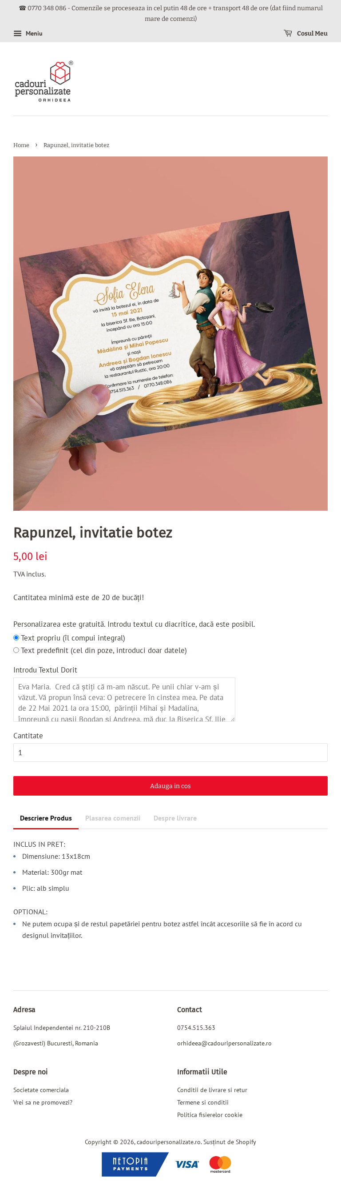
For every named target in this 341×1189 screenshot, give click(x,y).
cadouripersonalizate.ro (169, 1141)
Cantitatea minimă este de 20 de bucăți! (78, 597)
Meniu (33, 33)
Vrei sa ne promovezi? (42, 1102)
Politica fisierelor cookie (209, 1114)
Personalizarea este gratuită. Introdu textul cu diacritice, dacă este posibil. (134, 624)
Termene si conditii (203, 1102)
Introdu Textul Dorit (45, 670)
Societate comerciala (41, 1089)
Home (21, 145)
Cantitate (28, 736)
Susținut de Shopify (229, 1141)
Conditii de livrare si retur (212, 1089)
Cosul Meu (312, 33)
